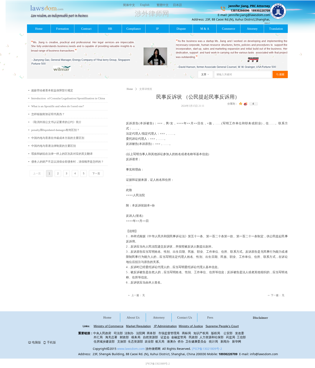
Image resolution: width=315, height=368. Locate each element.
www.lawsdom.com (131, 349)
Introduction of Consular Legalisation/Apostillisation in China (68, 98)
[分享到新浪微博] (246, 103)
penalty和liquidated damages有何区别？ (55, 130)
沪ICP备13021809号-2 (207, 349)
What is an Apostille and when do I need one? (57, 106)
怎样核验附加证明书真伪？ (48, 114)
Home (130, 89)
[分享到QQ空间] (241, 103)
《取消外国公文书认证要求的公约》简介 (56, 122)
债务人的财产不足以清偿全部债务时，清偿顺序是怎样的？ (67, 161)
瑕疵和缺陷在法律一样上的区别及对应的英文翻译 (62, 153)
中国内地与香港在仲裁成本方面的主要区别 (57, 137)
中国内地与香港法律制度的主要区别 (53, 145)
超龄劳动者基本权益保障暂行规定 (52, 90)
